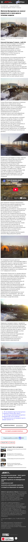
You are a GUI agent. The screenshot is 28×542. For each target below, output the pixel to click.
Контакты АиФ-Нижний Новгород (12, 485)
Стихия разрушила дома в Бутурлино (16, 458)
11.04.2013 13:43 (4, 6)
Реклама (4, 477)
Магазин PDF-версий (14, 477)
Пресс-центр (22, 475)
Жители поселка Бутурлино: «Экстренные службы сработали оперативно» (14, 464)
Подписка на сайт (7, 483)
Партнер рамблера (14, 534)
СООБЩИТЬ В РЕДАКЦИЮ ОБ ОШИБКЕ (12, 487)
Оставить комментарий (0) (14, 431)
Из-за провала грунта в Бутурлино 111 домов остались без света (13, 412)
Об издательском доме (8, 475)
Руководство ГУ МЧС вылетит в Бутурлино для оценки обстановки (15, 454)
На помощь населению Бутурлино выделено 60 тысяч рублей (13, 415)
